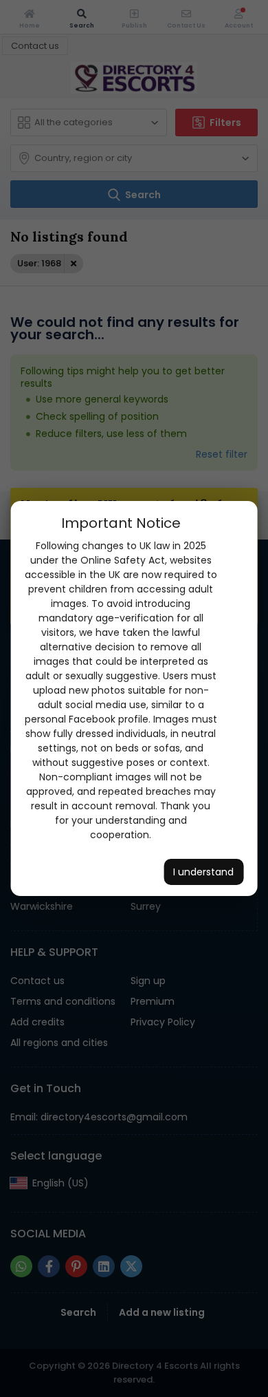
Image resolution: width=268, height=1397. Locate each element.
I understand (203, 872)
